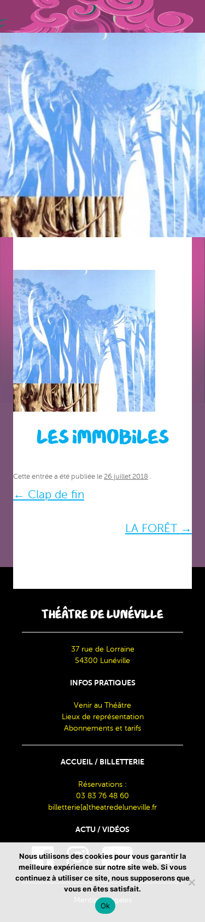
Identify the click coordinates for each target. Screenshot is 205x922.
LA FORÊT (158, 528)
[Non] (191, 882)
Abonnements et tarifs (102, 728)
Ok (105, 905)
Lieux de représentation (103, 717)
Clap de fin (48, 494)
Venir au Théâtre (102, 705)
